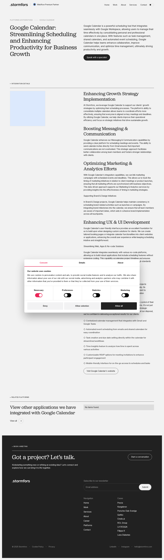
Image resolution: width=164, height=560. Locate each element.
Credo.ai (121, 519)
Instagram (125, 547)
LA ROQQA (122, 527)
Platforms (88, 525)
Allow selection (82, 306)
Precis (120, 503)
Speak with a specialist (97, 57)
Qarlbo (120, 515)
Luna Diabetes (123, 535)
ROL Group (122, 523)
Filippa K (121, 531)
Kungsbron (122, 507)
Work (86, 507)
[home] (19, 4)
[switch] (67, 295)
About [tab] (120, 263)
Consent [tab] (43, 263)
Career (87, 521)
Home (86, 503)
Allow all (119, 306)
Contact (87, 530)
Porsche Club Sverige (127, 511)
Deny (45, 306)
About (86, 516)
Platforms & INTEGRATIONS (21, 20)
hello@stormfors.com (143, 547)
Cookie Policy (38, 547)
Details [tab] (82, 263)
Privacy (52, 547)
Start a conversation (140, 457)
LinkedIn (113, 547)
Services (87, 512)
